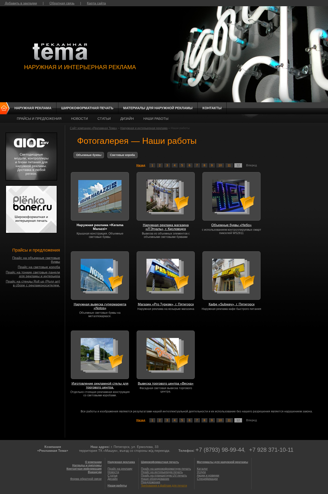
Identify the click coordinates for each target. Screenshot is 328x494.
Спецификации (207, 479)
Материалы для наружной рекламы (158, 108)
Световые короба (122, 155)
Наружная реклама (32, 108)
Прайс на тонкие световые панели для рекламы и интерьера (33, 274)
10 (220, 165)
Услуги (201, 472)
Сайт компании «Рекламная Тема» (93, 128)
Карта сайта (96, 3)
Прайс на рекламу (120, 468)
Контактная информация (84, 468)
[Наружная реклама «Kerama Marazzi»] (99, 196)
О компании (93, 462)
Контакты (212, 108)
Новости (79, 118)
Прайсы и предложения (39, 118)
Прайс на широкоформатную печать (166, 468)
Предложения (150, 482)
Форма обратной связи (86, 479)
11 (229, 165)
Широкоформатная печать (87, 108)
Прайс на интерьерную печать (162, 472)
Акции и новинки (208, 475)
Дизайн (127, 118)
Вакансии (95, 472)
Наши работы (155, 118)
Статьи (104, 118)
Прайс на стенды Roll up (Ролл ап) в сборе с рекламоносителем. (33, 283)
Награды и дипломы (87, 465)
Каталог (202, 468)
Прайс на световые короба (39, 267)
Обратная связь (61, 3)
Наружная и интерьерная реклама (144, 128)
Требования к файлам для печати (164, 485)
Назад (140, 165)
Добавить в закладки (21, 3)
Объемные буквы (88, 155)
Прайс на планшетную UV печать (164, 475)
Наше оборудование (155, 479)
